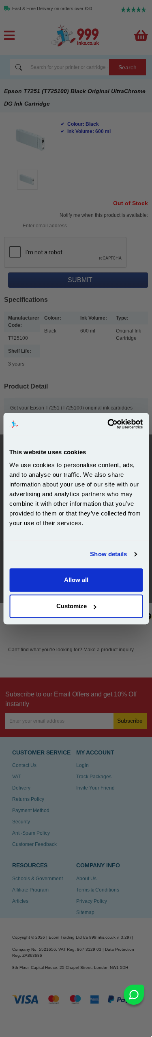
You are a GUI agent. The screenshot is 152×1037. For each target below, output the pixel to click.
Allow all (76, 579)
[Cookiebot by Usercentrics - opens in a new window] (108, 424)
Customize (71, 606)
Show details (108, 554)
